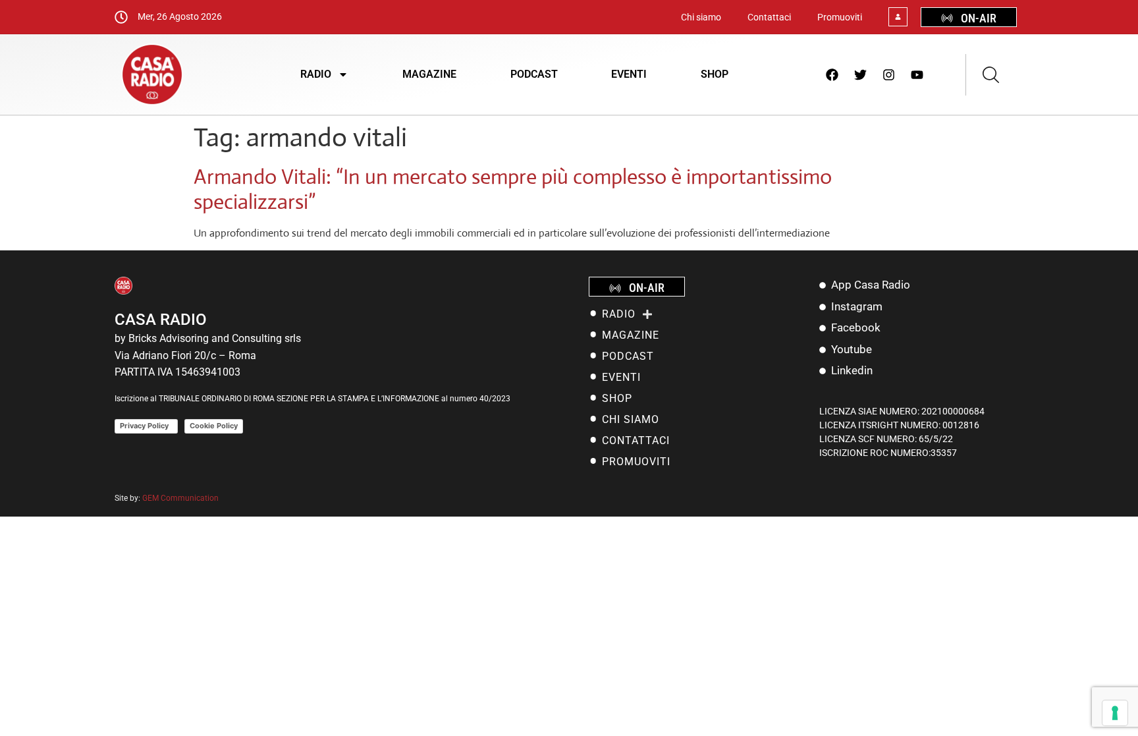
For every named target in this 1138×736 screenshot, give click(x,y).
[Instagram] (889, 74)
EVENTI (629, 74)
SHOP (714, 74)
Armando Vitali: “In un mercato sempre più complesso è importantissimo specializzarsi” (513, 189)
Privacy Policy (146, 425)
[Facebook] (832, 74)
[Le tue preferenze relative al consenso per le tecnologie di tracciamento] (1114, 712)
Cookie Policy (214, 425)
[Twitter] (860, 74)
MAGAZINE (429, 74)
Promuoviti (839, 17)
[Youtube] (917, 74)
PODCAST (534, 74)
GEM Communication (181, 498)
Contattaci (769, 17)
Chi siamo (701, 17)
